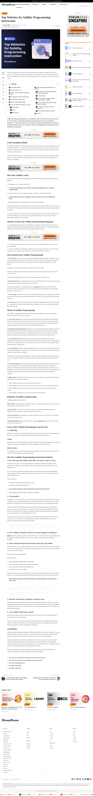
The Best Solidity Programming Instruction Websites (45, 88)
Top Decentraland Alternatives (77, 707)
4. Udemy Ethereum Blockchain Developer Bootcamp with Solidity (46, 103)
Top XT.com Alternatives (77, 86)
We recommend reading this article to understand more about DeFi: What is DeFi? (29, 489)
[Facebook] (78, 779)
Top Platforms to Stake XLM (78, 106)
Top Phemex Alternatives (77, 48)
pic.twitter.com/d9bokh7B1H (16, 594)
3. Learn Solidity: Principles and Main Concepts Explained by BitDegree (45, 99)
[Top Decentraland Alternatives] (81, 698)
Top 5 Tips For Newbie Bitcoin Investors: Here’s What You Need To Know (27, 657)
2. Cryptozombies (41, 95)
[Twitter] (72, 779)
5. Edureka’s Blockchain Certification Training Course (45, 107)
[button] (3, 95)
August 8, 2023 (28, 530)
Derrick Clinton (7, 25)
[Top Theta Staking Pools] (68, 74)
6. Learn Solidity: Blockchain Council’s (46, 110)
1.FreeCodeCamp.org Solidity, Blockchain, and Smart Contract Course (46, 92)
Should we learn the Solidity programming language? (19, 93)
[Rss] (90, 779)
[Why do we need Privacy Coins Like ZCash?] (68, 67)
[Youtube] (80, 779)
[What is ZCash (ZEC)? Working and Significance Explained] (68, 99)
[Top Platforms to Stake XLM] (68, 106)
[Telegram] (83, 779)
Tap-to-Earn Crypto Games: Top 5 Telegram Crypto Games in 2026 (25, 660)
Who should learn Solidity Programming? (19, 96)
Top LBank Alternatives (30, 707)
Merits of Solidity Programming (17, 99)
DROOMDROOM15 (58, 1)
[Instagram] (88, 779)
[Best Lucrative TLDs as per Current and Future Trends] (68, 80)
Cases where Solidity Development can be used (20, 104)
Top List (5, 13)
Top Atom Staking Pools (77, 93)
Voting (13, 110)
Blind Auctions (15, 112)
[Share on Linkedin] (3, 85)
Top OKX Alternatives (52, 707)
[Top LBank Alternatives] (35, 698)
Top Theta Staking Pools (77, 73)
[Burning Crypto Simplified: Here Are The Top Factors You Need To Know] (12, 698)
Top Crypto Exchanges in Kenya (17, 663)
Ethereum (36, 286)
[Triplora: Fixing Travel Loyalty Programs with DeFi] (68, 54)
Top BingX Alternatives (77, 60)
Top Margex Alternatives (15, 668)
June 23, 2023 (22, 597)
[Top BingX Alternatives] (68, 61)
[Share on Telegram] (3, 88)
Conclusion (38, 113)
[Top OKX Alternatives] (58, 698)
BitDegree (9, 535)
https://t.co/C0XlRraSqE (36, 527)
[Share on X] (3, 78)
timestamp (40, 421)
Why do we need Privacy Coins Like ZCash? (81, 67)
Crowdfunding (15, 107)
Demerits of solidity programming (17, 102)
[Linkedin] (85, 779)
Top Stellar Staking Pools (15, 665)
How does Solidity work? (15, 90)
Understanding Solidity (15, 87)
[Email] (3, 92)
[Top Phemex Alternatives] (68, 48)
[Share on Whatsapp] (3, 81)
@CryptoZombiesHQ (22, 524)
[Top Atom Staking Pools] (68, 93)
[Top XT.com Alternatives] (68, 87)
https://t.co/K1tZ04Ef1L (42, 592)
